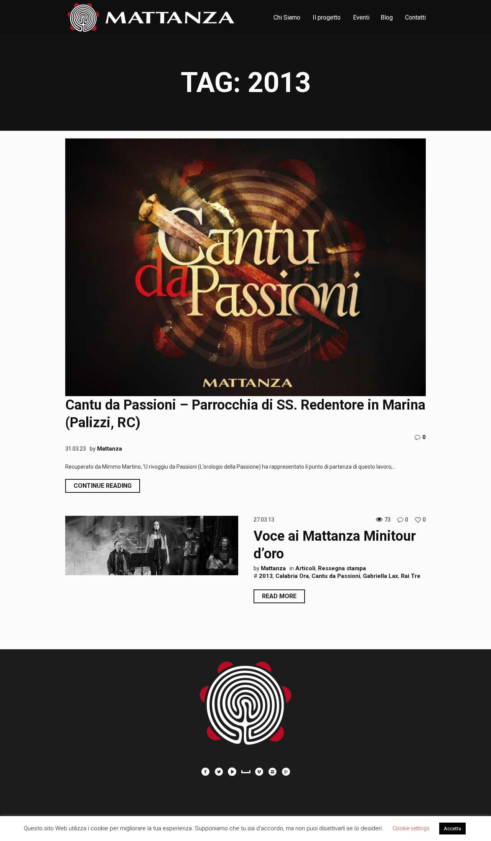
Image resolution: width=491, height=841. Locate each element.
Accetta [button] (452, 828)
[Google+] (286, 771)
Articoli (305, 568)
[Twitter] (218, 771)
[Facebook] (205, 771)
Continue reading (103, 485)
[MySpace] (245, 771)
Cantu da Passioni (335, 576)
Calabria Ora (292, 576)
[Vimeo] (259, 771)
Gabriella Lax (380, 576)
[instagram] (272, 771)
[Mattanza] (245, 699)
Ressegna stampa (342, 568)
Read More (279, 596)
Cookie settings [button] (411, 828)
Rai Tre (410, 576)
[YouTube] (232, 771)
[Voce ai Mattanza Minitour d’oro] (151, 545)
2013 (266, 576)
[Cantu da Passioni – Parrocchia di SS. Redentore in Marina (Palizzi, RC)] (245, 267)
